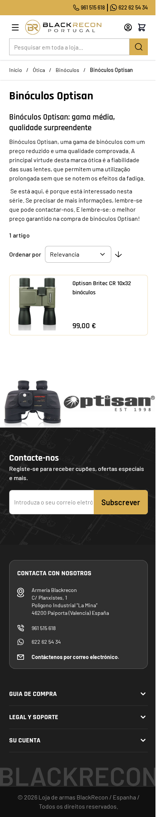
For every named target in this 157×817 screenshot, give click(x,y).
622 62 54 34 (133, 7)
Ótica (39, 70)
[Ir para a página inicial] (72, 27)
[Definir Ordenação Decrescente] (118, 254)
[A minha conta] (128, 27)
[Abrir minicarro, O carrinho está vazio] (142, 27)
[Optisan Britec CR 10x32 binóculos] (37, 302)
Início (15, 70)
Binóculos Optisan (111, 70)
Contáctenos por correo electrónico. (75, 657)
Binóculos (67, 70)
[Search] (139, 46)
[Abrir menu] (15, 27)
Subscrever (120, 502)
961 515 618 (93, 7)
